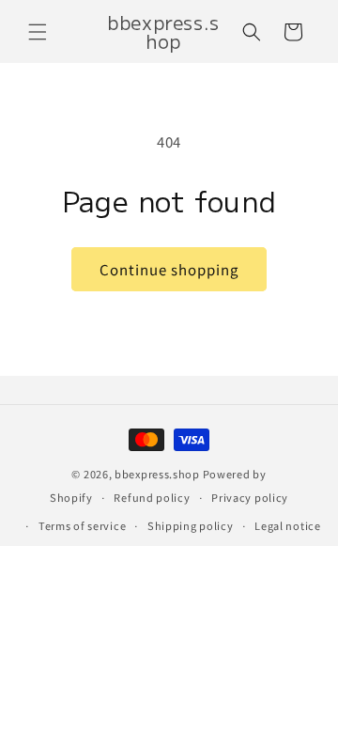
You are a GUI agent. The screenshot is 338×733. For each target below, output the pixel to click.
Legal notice (287, 525)
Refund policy (152, 497)
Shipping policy (190, 525)
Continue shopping (169, 269)
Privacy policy (249, 497)
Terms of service (82, 525)
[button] (37, 32)
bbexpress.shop (157, 473)
